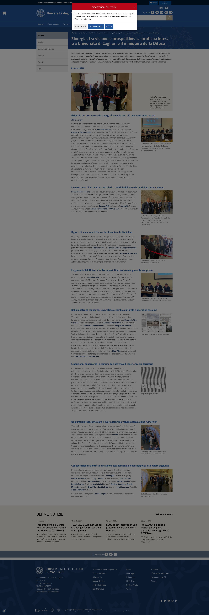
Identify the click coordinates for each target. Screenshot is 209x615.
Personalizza (80, 26)
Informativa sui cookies (83, 19)
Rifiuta (109, 26)
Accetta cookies (96, 26)
